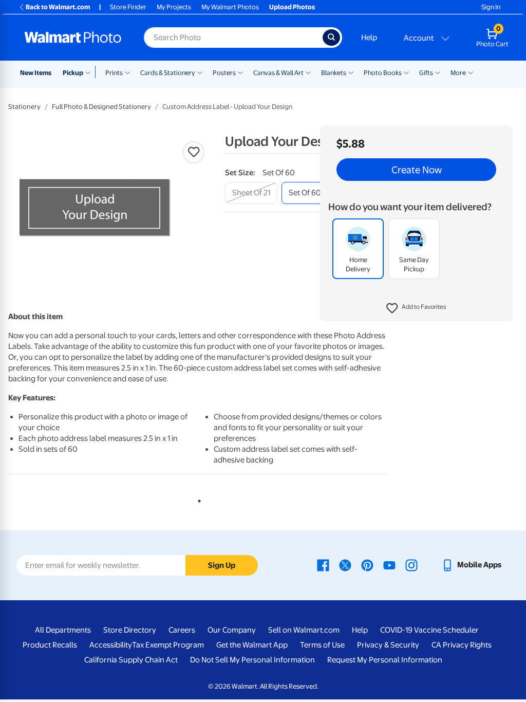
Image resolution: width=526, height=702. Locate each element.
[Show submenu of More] (470, 72)
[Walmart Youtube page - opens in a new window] (389, 564)
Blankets (333, 73)
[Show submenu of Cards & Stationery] (200, 72)
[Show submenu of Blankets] (351, 72)
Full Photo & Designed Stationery (101, 106)
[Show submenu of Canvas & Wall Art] (308, 72)
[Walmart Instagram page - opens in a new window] (411, 564)
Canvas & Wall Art (278, 73)
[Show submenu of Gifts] (438, 72)
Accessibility (110, 645)
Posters (224, 73)
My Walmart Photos (230, 7)
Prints (114, 73)
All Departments (63, 630)
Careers (181, 630)
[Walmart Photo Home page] (73, 37)
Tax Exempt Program (168, 645)
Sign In (490, 7)
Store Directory (129, 630)
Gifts (426, 73)
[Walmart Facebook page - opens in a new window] (323, 564)
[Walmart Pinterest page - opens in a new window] (367, 564)
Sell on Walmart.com (304, 630)
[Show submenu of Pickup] (90, 72)
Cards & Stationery (167, 73)
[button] (416, 308)
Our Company (232, 630)
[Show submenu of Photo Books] (406, 72)
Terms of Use (322, 645)
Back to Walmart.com (58, 7)
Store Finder (128, 7)
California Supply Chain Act (131, 659)
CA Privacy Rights (461, 645)
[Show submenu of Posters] (240, 72)
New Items (35, 73)
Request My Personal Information (384, 659)
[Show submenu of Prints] (127, 72)
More (458, 73)
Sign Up (221, 565)
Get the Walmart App (252, 645)
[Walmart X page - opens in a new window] (345, 564)
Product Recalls (50, 645)
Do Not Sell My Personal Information (252, 659)
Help (369, 37)
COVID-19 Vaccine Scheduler (429, 630)
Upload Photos (292, 7)
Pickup (73, 73)
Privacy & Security (388, 645)
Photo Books (383, 73)
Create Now (416, 169)
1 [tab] (197, 499)
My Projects (174, 7)
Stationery (24, 106)
